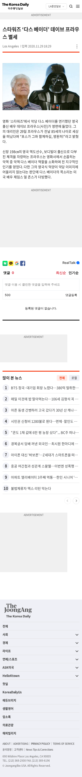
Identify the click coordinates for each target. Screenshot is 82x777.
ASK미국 (8, 667)
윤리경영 (7, 749)
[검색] (71, 6)
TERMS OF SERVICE (63, 744)
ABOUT (7, 744)
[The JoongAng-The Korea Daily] (18, 610)
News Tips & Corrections (39, 749)
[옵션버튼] (76, 46)
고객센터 (18, 749)
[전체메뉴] (77, 6)
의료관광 (8, 725)
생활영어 (8, 708)
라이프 (7, 651)
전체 (62, 378)
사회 (5, 634)
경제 (5, 642)
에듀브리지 (9, 700)
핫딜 (5, 684)
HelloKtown (11, 675)
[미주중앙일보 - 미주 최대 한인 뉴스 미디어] (15, 6)
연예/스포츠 (10, 659)
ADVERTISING (20, 744)
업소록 (7, 717)
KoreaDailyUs (12, 692)
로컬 (74, 378)
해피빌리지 (9, 733)
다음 (76, 500)
